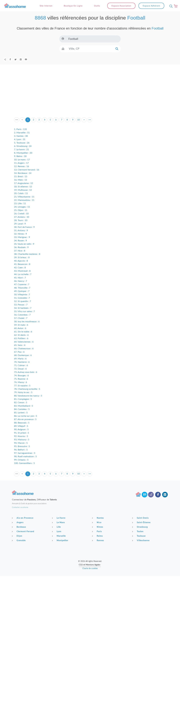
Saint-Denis (143, 518)
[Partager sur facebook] (10, 59)
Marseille (61, 536)
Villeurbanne (143, 541)
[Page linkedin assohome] (165, 494)
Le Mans (61, 523)
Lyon (59, 532)
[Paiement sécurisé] (144, 494)
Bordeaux (21, 527)
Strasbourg (142, 527)
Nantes (100, 518)
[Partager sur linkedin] (20, 59)
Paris (99, 532)
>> (89, 120)
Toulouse (141, 536)
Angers (20, 523)
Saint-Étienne (143, 523)
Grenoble (21, 541)
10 (78, 120)
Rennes (100, 541)
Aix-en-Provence (25, 518)
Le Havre (61, 518)
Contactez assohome (20, 507)
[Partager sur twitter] (15, 59)
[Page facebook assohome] (158, 494)
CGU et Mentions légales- (90, 565)
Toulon (140, 532)
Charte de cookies (90, 568)
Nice (99, 523)
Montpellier (62, 541)
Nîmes (100, 527)
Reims (100, 536)
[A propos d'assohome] (138, 494)
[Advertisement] (90, 95)
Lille (59, 527)
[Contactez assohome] (151, 494)
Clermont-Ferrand (25, 532)
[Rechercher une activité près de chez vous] (170, 6)
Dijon (19, 536)
